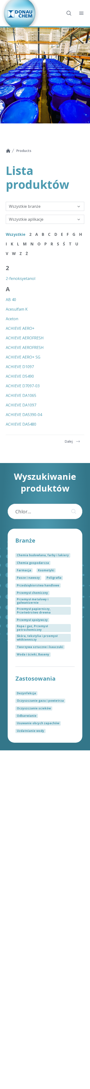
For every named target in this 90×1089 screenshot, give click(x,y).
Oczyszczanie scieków (34, 708)
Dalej (69, 441)
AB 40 (11, 299)
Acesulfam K (17, 309)
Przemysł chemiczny (32, 593)
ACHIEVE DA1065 (21, 395)
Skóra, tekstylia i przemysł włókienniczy (37, 637)
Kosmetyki (46, 570)
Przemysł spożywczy (32, 620)
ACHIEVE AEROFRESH (25, 338)
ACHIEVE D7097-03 (23, 385)
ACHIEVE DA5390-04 (24, 414)
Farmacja (24, 570)
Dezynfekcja (26, 693)
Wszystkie (15, 234)
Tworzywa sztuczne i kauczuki (40, 647)
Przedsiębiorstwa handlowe (38, 585)
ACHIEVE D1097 (20, 366)
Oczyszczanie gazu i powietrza (40, 701)
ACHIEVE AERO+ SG (23, 357)
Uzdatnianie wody (30, 731)
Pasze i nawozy (28, 578)
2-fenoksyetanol (20, 278)
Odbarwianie (26, 716)
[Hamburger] (81, 13)
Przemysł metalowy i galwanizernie (32, 601)
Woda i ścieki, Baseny (33, 654)
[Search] (73, 511)
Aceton (12, 318)
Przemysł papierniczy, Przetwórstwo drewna (34, 610)
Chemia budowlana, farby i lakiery (43, 555)
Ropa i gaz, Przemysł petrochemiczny (32, 627)
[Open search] (69, 13)
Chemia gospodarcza (33, 563)
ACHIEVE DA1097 (21, 405)
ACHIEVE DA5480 (21, 424)
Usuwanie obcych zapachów (38, 723)
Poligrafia (54, 578)
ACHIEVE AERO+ (20, 328)
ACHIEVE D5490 (20, 376)
